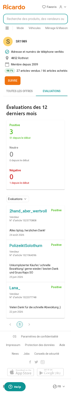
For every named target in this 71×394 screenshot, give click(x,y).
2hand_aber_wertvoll (28, 211)
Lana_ (14, 288)
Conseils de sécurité (46, 353)
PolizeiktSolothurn (25, 245)
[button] (49, 7)
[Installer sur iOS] (20, 372)
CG (14, 336)
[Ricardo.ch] (14, 7)
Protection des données (40, 345)
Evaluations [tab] (52, 91)
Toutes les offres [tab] (19, 91)
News (15, 353)
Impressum (13, 345)
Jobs (26, 353)
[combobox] (35, 19)
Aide (62, 345)
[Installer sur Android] (50, 372)
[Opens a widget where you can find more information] (15, 387)
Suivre (12, 80)
